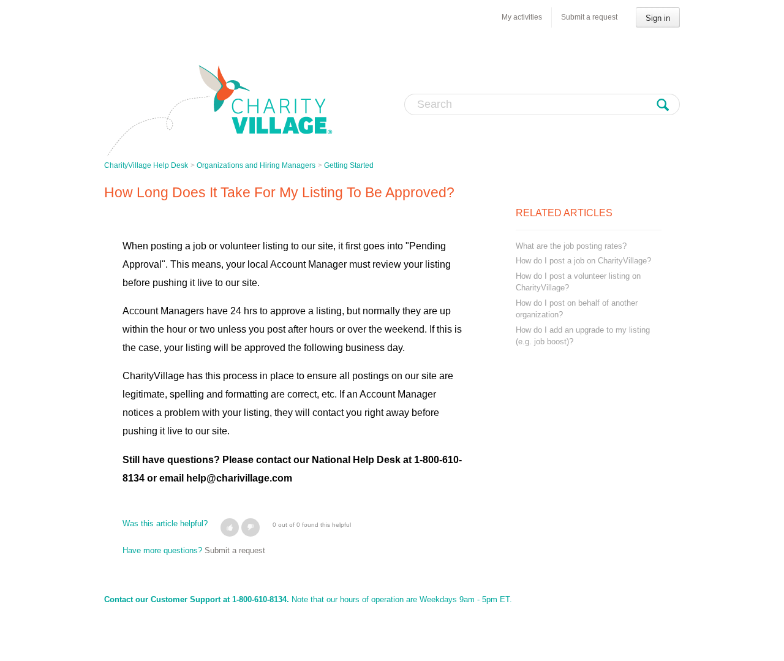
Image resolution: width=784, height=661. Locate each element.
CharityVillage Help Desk (146, 165)
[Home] (219, 110)
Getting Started (349, 165)
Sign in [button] (658, 18)
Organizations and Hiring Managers (256, 165)
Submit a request (589, 17)
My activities (522, 17)
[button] (230, 527)
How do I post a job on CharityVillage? (583, 260)
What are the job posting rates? (571, 246)
